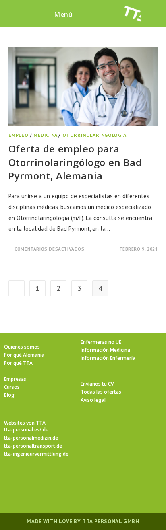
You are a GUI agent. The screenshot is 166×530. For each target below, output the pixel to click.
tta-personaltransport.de (33, 445)
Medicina (45, 135)
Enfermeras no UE (101, 342)
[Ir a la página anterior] (16, 288)
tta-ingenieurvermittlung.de (36, 453)
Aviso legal (93, 399)
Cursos (12, 387)
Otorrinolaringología (94, 135)
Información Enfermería (108, 358)
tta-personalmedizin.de (31, 437)
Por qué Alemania (24, 354)
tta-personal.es (21, 429)
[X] (34, 480)
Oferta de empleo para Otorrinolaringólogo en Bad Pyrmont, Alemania (75, 162)
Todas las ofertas (101, 391)
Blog (9, 395)
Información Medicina (105, 350)
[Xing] (112, 480)
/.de (43, 429)
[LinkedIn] (92, 480)
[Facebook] (54, 480)
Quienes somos (22, 346)
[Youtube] (131, 480)
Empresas (15, 379)
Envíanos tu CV (97, 383)
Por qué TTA (18, 362)
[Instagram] (73, 480)
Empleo (18, 135)
